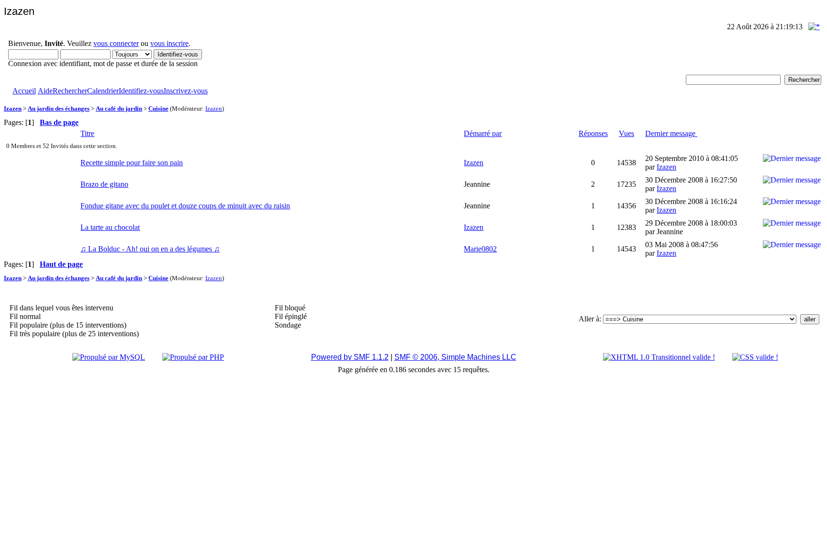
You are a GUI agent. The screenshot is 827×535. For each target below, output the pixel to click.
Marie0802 (480, 249)
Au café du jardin (119, 108)
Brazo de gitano (104, 184)
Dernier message (671, 133)
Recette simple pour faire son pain (131, 163)
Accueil (24, 91)
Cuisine (158, 108)
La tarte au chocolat (110, 227)
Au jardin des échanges (58, 108)
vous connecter (116, 43)
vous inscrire (169, 43)
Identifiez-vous (141, 91)
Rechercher (70, 91)
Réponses (593, 133)
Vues (626, 133)
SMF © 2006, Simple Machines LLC (455, 357)
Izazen (13, 108)
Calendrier (103, 91)
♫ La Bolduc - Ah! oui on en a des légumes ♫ (150, 249)
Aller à (589, 319)
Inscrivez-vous (186, 91)
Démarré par (483, 133)
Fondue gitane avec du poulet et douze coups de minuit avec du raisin (185, 206)
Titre (87, 133)
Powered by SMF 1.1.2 (350, 357)
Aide (45, 91)
